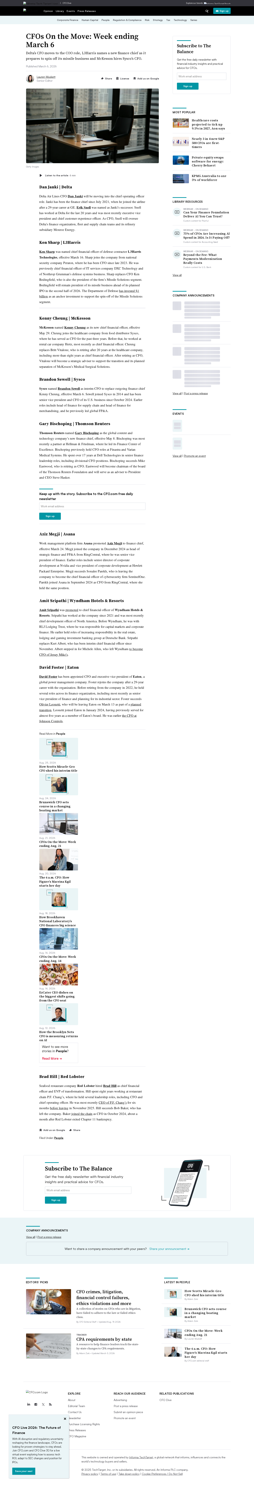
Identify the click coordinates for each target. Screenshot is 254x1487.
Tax (168, 19)
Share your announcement (169, 1249)
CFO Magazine (77, 1436)
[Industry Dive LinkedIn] (28, 1404)
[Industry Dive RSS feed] (50, 1404)
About (71, 1400)
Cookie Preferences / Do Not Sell (162, 1474)
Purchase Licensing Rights (84, 1424)
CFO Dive (67, 3)
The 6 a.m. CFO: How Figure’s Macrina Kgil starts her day (206, 1352)
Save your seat (23, 1471)
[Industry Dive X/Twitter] (43, 1404)
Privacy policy (89, 1474)
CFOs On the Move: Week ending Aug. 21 (204, 1332)
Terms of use (108, 1474)
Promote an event (195, 456)
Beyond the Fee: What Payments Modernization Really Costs (202, 259)
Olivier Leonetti (49, 704)
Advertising (120, 1400)
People (106, 19)
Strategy (158, 19)
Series (193, 19)
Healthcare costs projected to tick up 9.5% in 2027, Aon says (208, 124)
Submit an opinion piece (128, 1412)
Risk (147, 19)
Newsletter (74, 1418)
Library (60, 10)
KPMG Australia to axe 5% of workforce (209, 178)
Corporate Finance (67, 19)
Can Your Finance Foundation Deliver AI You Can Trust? (206, 214)
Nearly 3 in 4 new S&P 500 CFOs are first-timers (208, 143)
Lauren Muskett (46, 77)
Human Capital (90, 19)
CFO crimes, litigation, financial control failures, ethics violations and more (103, 1298)
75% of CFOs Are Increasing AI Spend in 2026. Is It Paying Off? (206, 236)
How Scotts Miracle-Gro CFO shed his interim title (204, 1293)
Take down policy (129, 1474)
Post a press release (196, 393)
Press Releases (87, 10)
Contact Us (75, 1412)
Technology (180, 19)
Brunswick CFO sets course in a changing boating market (206, 1313)
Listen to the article (60, 175)
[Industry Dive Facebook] (36, 1404)
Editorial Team (76, 1406)
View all (177, 275)
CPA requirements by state (104, 1339)
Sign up (224, 10)
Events (71, 10)
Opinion (48, 10)
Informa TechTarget (141, 1457)
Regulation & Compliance (127, 19)
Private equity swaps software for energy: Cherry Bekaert (208, 161)
